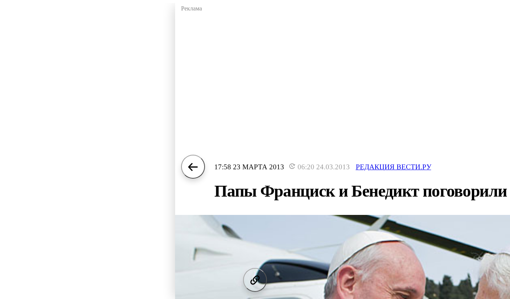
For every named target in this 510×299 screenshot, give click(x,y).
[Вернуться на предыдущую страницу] (193, 167)
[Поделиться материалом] (255, 280)
